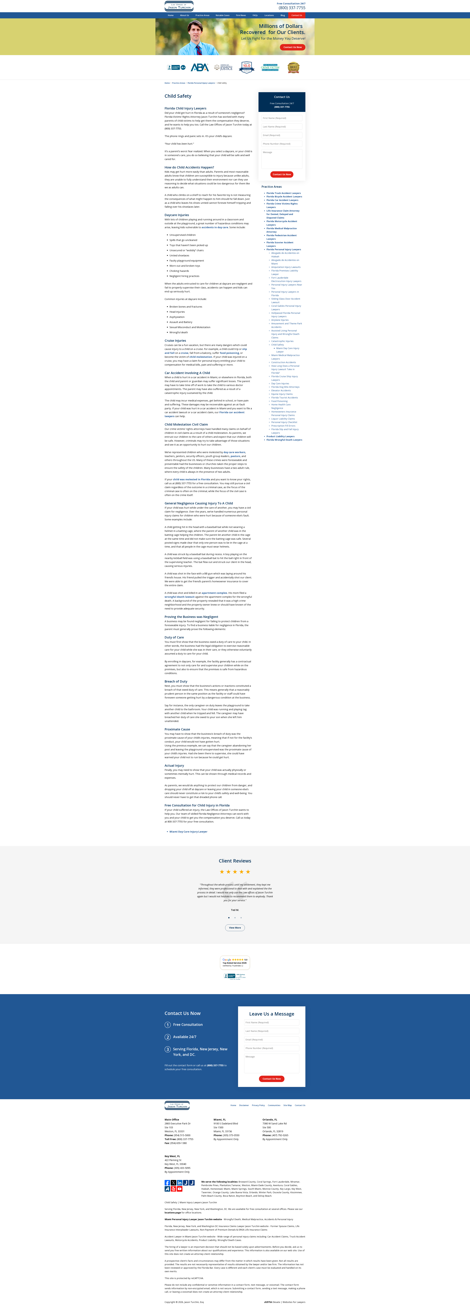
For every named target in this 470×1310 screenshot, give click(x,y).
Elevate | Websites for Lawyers (284, 1302)
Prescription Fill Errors (283, 425)
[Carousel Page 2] (235, 918)
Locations (269, 15)
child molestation (200, 356)
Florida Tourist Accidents (284, 397)
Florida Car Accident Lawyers (282, 200)
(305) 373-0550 (231, 1135)
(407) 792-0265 (280, 1135)
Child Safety (277, 344)
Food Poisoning (279, 401)
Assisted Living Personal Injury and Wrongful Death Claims (285, 334)
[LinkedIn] (179, 1182)
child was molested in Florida (191, 479)
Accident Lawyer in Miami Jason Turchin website (190, 1236)
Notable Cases (222, 15)
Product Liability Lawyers (280, 436)
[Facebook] (167, 1182)
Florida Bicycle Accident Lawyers (284, 196)
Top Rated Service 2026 (235, 963)
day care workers (234, 452)
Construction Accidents (283, 362)
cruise (184, 353)
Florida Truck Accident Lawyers (283, 193)
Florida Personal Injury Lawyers (201, 83)
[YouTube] (179, 1189)
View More (235, 927)
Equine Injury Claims (282, 394)
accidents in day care (215, 227)
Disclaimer (244, 1105)
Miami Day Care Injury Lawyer (188, 831)
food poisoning (229, 353)
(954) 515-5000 (182, 1135)
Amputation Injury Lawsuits (286, 267)
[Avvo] (167, 1189)
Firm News (241, 15)
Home (171, 15)
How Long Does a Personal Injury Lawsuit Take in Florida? (285, 369)
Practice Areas (202, 15)
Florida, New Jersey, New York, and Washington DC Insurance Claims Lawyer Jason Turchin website (217, 1226)
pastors (235, 456)
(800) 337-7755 (292, 7)
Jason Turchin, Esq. (194, 1302)
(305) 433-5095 (182, 1168)
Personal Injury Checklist (284, 422)
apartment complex (214, 593)
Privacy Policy (258, 1105)
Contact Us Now (293, 47)
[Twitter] (173, 1182)
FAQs (255, 15)
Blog (283, 15)
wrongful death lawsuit (180, 596)
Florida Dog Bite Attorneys (285, 386)
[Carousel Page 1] (229, 918)
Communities (274, 1105)
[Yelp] (173, 1189)
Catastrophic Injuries (282, 341)
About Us (184, 15)
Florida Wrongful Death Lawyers (284, 439)
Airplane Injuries (280, 319)
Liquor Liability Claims (283, 418)
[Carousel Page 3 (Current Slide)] (241, 918)
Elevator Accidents (281, 390)
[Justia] (185, 1182)
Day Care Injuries (280, 383)
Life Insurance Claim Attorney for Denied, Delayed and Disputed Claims (282, 214)
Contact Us (297, 15)
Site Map (287, 1105)
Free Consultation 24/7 (291, 3)
